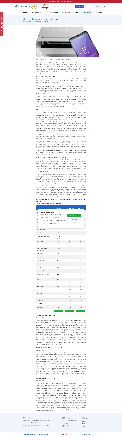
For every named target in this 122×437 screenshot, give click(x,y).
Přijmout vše (74, 215)
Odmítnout (74, 219)
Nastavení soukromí (43, 434)
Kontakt (100, 12)
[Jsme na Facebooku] (63, 435)
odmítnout (55, 223)
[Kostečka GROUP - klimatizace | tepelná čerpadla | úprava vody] (23, 21)
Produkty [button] (24, 12)
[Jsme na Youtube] (65, 435)
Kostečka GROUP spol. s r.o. (31, 434)
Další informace (44, 225)
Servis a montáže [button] (37, 12)
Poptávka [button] (67, 12)
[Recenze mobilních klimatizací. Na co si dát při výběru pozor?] (61, 42)
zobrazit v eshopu (58, 311)
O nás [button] (76, 12)
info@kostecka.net (86, 428)
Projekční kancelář (53, 12)
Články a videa (88, 12)
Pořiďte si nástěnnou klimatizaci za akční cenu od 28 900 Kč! (61, 1)
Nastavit (74, 222)
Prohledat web (79, 6)
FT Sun (88, 434)
